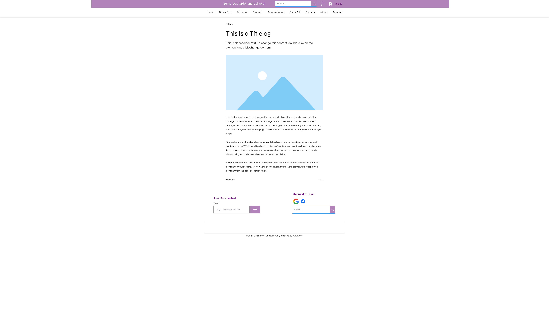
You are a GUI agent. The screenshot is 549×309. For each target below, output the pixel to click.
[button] (322, 4)
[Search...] (314, 3)
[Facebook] (303, 201)
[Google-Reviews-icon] (296, 201)
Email (216, 203)
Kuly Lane (298, 236)
